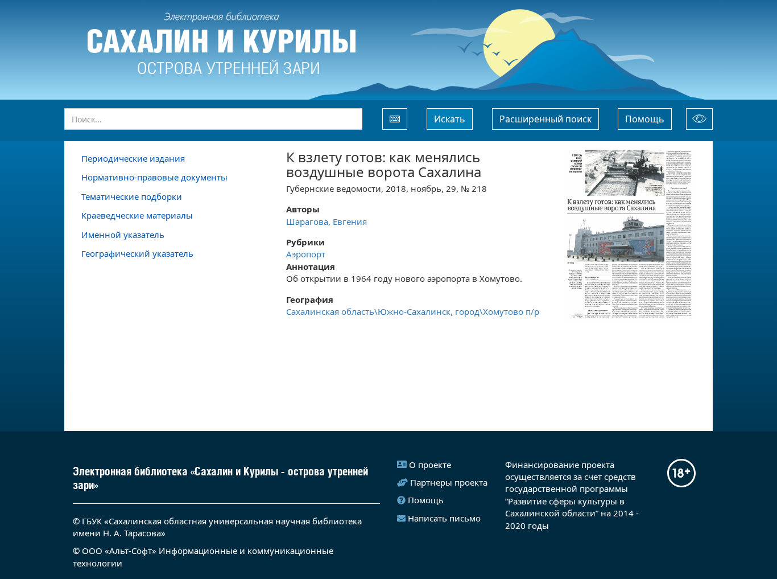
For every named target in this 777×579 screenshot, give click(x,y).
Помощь (644, 119)
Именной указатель (122, 234)
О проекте (430, 464)
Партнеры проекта (448, 482)
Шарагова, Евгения (326, 221)
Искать (449, 119)
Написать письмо (444, 518)
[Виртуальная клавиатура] (394, 119)
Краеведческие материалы (137, 215)
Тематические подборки (131, 196)
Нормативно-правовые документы (154, 177)
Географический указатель (137, 253)
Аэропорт (305, 254)
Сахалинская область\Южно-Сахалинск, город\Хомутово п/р (412, 311)
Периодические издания (133, 158)
